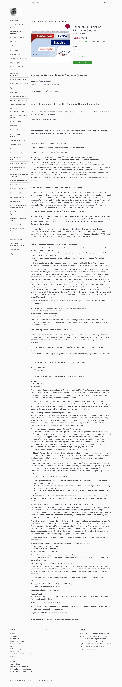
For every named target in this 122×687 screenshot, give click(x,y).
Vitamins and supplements (18, 58)
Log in (33, 3)
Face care (13, 42)
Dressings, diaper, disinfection (15, 74)
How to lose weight (16, 153)
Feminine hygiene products (18, 96)
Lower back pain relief (17, 184)
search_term (15, 664)
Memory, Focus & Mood (17, 189)
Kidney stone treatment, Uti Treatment (19, 175)
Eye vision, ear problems (18, 88)
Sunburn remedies (16, 239)
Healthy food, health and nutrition (18, 68)
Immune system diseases (18, 163)
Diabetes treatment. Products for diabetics (17, 110)
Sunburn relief (14, 235)
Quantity (75, 46)
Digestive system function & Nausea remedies (19, 116)
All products (14, 254)
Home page (14, 20)
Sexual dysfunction (16, 224)
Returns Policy (15, 649)
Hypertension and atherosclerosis (16, 158)
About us (13, 636)
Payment (13, 656)
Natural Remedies (15, 201)
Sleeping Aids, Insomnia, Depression (18, 230)
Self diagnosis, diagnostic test (18, 219)
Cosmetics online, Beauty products (18, 26)
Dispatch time (15, 644)
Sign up (39, 3)
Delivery (13, 661)
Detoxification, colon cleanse (19, 83)
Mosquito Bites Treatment (18, 193)
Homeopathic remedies (17, 149)
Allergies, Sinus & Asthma (18, 140)
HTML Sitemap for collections (21, 671)
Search (13, 634)
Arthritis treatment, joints (18, 104)
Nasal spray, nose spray (17, 197)
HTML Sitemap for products (20, 669)
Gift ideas (13, 46)
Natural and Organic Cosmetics (16, 32)
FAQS (12, 646)
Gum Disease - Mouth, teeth (19, 100)
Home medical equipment (18, 130)
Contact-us (14, 639)
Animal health (14, 250)
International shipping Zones (21, 666)
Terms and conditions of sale (21, 654)
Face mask (13, 92)
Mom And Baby (15, 54)
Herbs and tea (14, 50)
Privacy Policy (15, 651)
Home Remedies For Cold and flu (18, 135)
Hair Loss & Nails (15, 121)
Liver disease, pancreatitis (18, 180)
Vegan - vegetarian (16, 63)
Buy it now (82, 62)
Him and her (14, 126)
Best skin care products (17, 37)
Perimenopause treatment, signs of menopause (18, 206)
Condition (14, 659)
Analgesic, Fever (15, 144)
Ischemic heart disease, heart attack (17, 169)
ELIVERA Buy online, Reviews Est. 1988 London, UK (37, 681)
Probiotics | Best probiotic (18, 79)
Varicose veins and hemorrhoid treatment (17, 244)
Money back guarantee (19, 641)
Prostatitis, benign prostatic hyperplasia (19, 213)
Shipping (85, 41)
